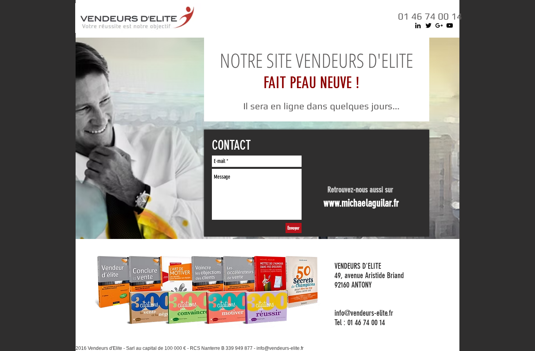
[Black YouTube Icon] (450, 25)
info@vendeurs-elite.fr (280, 348)
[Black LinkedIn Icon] (418, 25)
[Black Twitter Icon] (428, 25)
